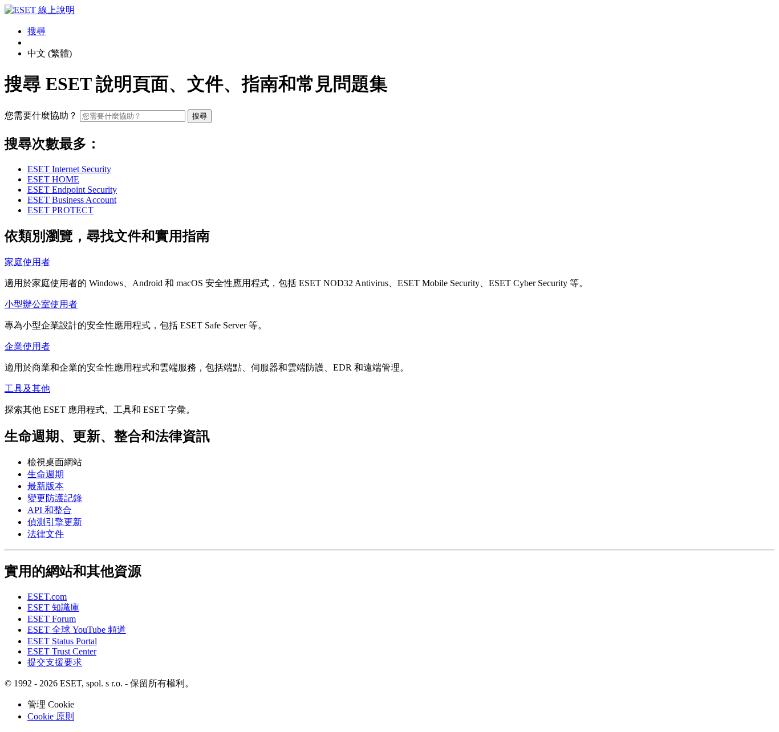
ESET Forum (51, 619)
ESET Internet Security (69, 169)
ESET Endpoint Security (72, 189)
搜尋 (199, 116)
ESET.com (47, 596)
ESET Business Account (71, 200)
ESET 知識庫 (53, 607)
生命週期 (45, 474)
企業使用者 (27, 346)
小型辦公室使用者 (41, 304)
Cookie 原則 (50, 716)
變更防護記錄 (54, 498)
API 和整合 (49, 510)
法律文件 (45, 534)
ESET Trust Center (61, 651)
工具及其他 (27, 388)
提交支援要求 (54, 662)
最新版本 (45, 486)
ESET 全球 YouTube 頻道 (76, 630)
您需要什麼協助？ (41, 115)
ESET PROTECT (60, 210)
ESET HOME (53, 179)
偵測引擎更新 (54, 522)
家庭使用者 (27, 262)
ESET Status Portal (62, 641)
